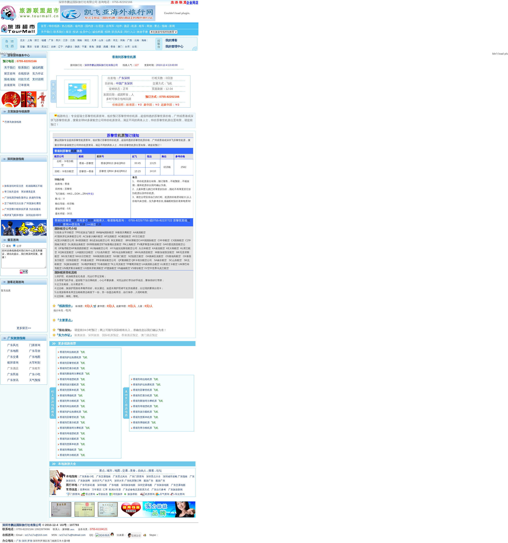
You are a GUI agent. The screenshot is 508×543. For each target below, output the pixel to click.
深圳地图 (102, 485)
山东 (101, 40)
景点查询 (90, 494)
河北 (115, 40)
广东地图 (12, 350)
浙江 (36, 40)
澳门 (120, 46)
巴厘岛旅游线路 (13, 122)
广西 (129, 40)
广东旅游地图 (161, 485)
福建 (43, 40)
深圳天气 (97, 480)
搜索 (151, 470)
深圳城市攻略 (170, 476)
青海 (91, 46)
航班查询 (12, 362)
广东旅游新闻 (175, 489)
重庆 (29, 46)
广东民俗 (12, 374)
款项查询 (9, 85)
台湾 (127, 46)
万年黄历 (96, 489)
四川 (58, 40)
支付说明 (37, 79)
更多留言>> (24, 328)
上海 (29, 40)
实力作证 (37, 73)
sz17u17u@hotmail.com (72, 535)
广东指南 (182, 476)
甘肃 (36, 46)
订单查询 (23, 85)
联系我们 (23, 67)
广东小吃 (34, 374)
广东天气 (107, 480)
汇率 (105, 489)
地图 (117, 470)
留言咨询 (9, 73)
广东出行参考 (159, 489)
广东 (51, 40)
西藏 (105, 46)
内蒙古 (68, 46)
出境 (134, 46)
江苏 (65, 40)
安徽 (22, 46)
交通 (125, 470)
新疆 (98, 46)
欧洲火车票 (115, 489)
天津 (93, 40)
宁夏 (84, 46)
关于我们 (9, 67)
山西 (108, 40)
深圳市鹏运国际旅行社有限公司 (22, 525)
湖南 (79, 40)
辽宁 (60, 46)
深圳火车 (119, 480)
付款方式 (23, 79)
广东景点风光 (120, 476)
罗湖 (29, 540)
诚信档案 (37, 67)
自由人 (142, 470)
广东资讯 (12, 380)
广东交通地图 (178, 485)
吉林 (53, 46)
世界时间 (84, 489)
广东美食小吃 (87, 476)
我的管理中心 (174, 46)
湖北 (86, 40)
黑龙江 (45, 46)
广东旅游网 (84, 480)
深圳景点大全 (153, 476)
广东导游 (34, 350)
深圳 (24, 540)
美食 (133, 470)
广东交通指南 (103, 476)
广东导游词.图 (87, 485)
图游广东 (148, 480)
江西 (72, 40)
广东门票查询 (137, 476)
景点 (102, 470)
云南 (136, 40)
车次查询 (180, 494)
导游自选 (103, 494)
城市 (109, 470)
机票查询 (150, 494)
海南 (143, 40)
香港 (113, 46)
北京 (22, 40)
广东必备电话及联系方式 (136, 489)
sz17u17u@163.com (36, 535)
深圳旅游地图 (128, 485)
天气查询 (164, 494)
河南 (122, 40)
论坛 (159, 470)
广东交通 (12, 356)
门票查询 (34, 345)
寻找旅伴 (117, 494)
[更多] (72, 529)
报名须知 (9, 79)
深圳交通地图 (145, 485)
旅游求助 (134, 494)
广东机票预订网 (133, 480)
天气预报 (34, 380)
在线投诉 (23, 73)
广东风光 (12, 345)
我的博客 (171, 40)
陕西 (77, 46)
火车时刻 (34, 362)
